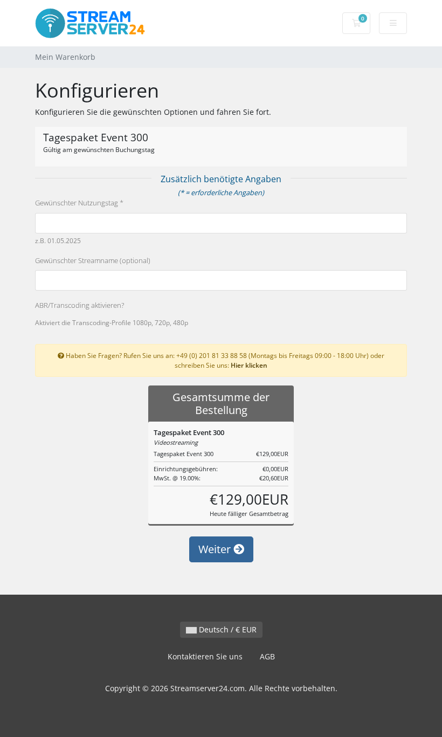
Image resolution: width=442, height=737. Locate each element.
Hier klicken (249, 365)
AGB (267, 656)
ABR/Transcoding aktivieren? (79, 305)
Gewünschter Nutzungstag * (79, 203)
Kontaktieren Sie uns (205, 656)
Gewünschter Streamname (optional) (92, 260)
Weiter (215, 549)
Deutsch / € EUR (227, 629)
